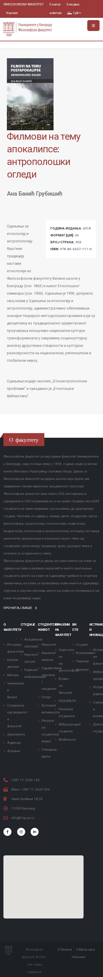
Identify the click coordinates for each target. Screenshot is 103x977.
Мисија (13, 675)
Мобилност (67, 739)
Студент (82, 645)
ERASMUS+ (68, 701)
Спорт (46, 697)
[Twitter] (21, 832)
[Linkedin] (35, 832)
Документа (16, 734)
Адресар (14, 743)
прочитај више (18, 608)
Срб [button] (75, 13)
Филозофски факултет (23, 4)
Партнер (82, 661)
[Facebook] (7, 832)
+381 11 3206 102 (25, 780)
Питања (65, 949)
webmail (55, 13)
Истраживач (85, 653)
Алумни (13, 751)
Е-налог (55, 4)
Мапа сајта (86, 949)
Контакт (12, 13)
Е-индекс (73, 4)
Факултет (48, 645)
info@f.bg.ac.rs (22, 818)
